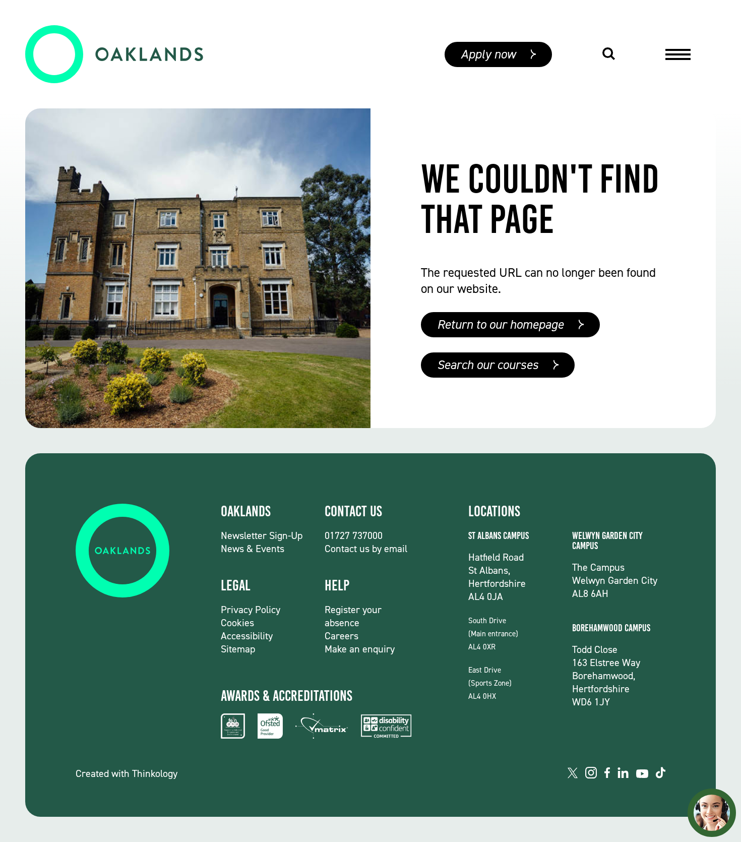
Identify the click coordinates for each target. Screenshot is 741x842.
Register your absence (353, 616)
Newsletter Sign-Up (261, 535)
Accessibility (247, 635)
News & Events (252, 548)
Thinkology (154, 773)
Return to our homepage (500, 324)
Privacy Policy (250, 609)
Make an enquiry (360, 648)
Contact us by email (366, 548)
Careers (341, 635)
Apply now (488, 54)
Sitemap (238, 648)
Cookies (237, 622)
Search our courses (487, 364)
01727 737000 (354, 535)
